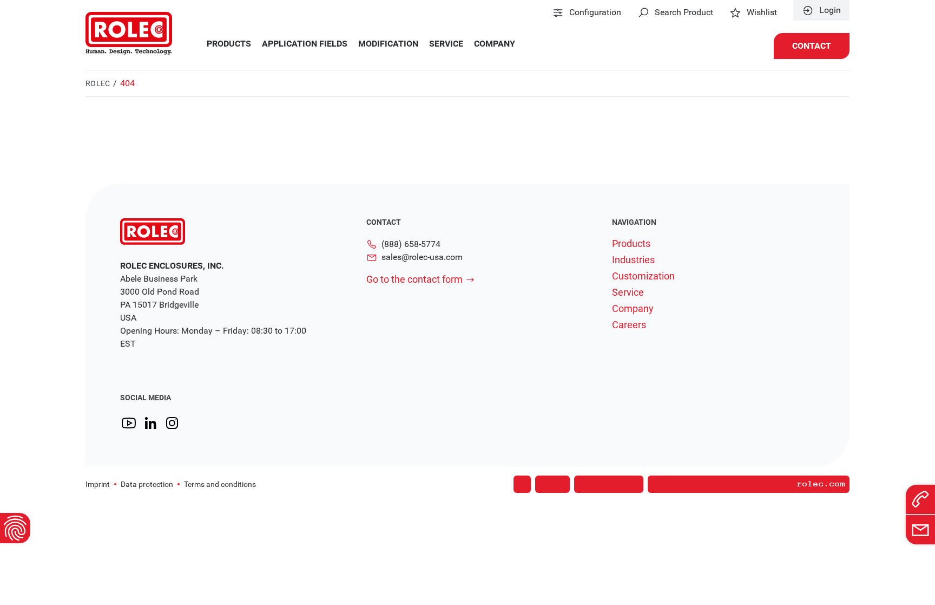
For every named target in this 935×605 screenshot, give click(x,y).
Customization (643, 276)
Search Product (684, 12)
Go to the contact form (414, 279)
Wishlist (762, 12)
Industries (633, 260)
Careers (629, 325)
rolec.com (820, 484)
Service (446, 44)
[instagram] (172, 423)
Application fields (304, 44)
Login (830, 10)
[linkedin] (150, 423)
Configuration (595, 12)
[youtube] (128, 423)
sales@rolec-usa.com (422, 257)
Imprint (97, 484)
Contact (811, 46)
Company (494, 44)
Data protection (147, 484)
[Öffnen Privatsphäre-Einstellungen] (15, 528)
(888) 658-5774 (410, 244)
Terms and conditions (220, 484)
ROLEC (97, 83)
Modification (388, 44)
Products (229, 44)
